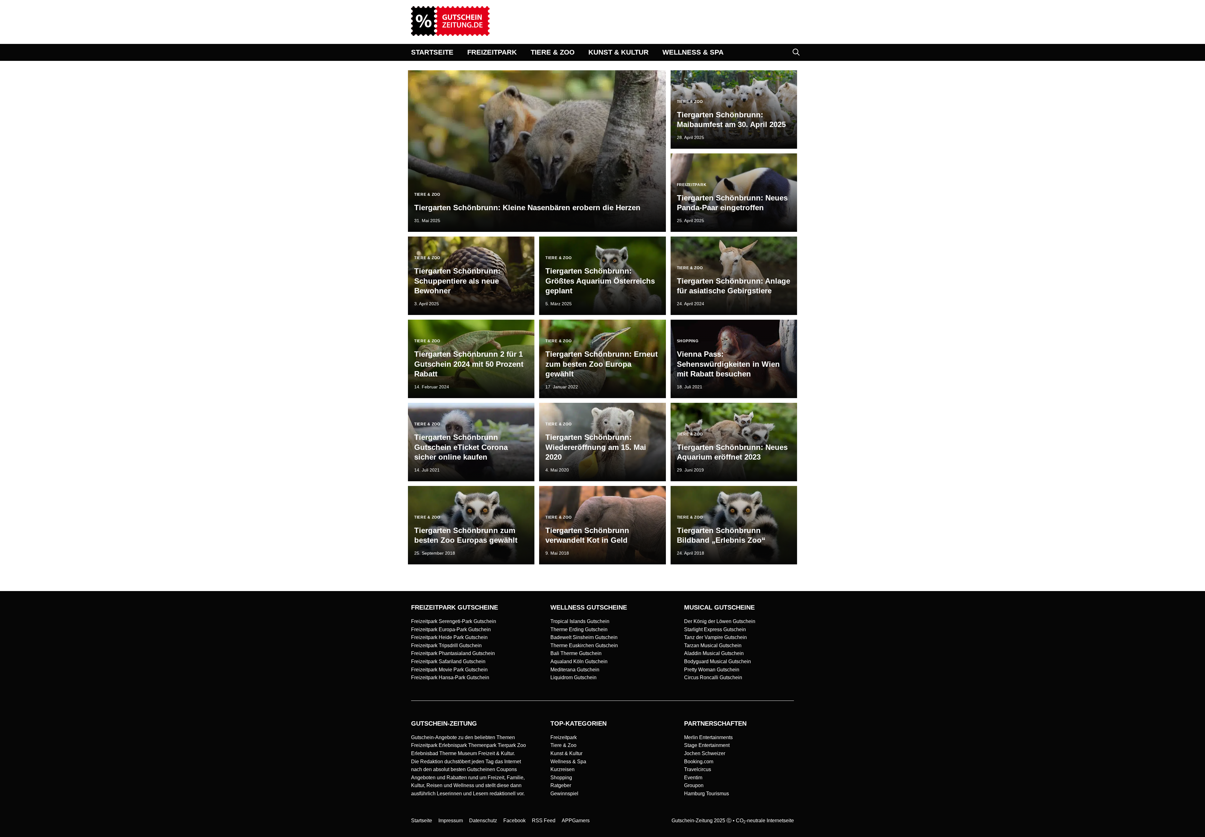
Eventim (693, 777)
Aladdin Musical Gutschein (714, 653)
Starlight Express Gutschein (715, 629)
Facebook (514, 820)
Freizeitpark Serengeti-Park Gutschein (453, 621)
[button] (796, 52)
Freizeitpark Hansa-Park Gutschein (450, 677)
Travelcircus (697, 769)
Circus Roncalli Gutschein (713, 677)
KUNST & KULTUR (618, 52)
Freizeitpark (563, 737)
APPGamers (576, 820)
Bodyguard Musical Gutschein (717, 661)
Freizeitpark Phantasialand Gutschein (453, 653)
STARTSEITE (432, 52)
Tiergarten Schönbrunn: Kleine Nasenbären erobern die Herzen (527, 207)
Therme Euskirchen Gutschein (584, 645)
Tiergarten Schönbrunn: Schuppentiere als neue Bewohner (457, 281)
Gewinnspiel (564, 793)
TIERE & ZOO (553, 52)
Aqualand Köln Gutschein (579, 661)
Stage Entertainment (707, 745)
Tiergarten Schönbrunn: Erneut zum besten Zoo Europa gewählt (601, 364)
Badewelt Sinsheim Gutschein (584, 637)
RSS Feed (543, 820)
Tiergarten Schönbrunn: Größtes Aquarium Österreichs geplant (600, 281)
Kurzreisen (562, 769)
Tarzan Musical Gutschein (713, 645)
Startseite (421, 820)
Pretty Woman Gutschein (711, 669)
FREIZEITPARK (492, 52)
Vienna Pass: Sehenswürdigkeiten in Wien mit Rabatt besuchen (728, 364)
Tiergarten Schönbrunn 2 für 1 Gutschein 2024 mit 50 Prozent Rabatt (468, 364)
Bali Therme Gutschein (576, 653)
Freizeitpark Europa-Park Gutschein (451, 629)
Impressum (450, 820)
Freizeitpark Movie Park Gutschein (449, 669)
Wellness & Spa (568, 761)
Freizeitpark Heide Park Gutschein (449, 637)
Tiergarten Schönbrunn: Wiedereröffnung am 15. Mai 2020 (595, 447)
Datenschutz (483, 820)
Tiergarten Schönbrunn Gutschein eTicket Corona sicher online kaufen (461, 447)
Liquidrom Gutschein (573, 677)
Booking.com (698, 761)
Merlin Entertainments (708, 737)
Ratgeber (560, 785)
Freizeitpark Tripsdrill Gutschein (446, 645)
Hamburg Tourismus (706, 793)
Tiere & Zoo (563, 745)
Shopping (561, 777)
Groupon (694, 785)
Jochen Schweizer (704, 753)
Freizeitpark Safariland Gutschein (448, 661)
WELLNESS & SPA (693, 52)
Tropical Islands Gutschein (579, 621)
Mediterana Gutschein (574, 669)
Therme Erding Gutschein (579, 629)
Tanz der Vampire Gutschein (715, 637)
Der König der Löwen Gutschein (719, 621)
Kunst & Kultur (566, 753)
